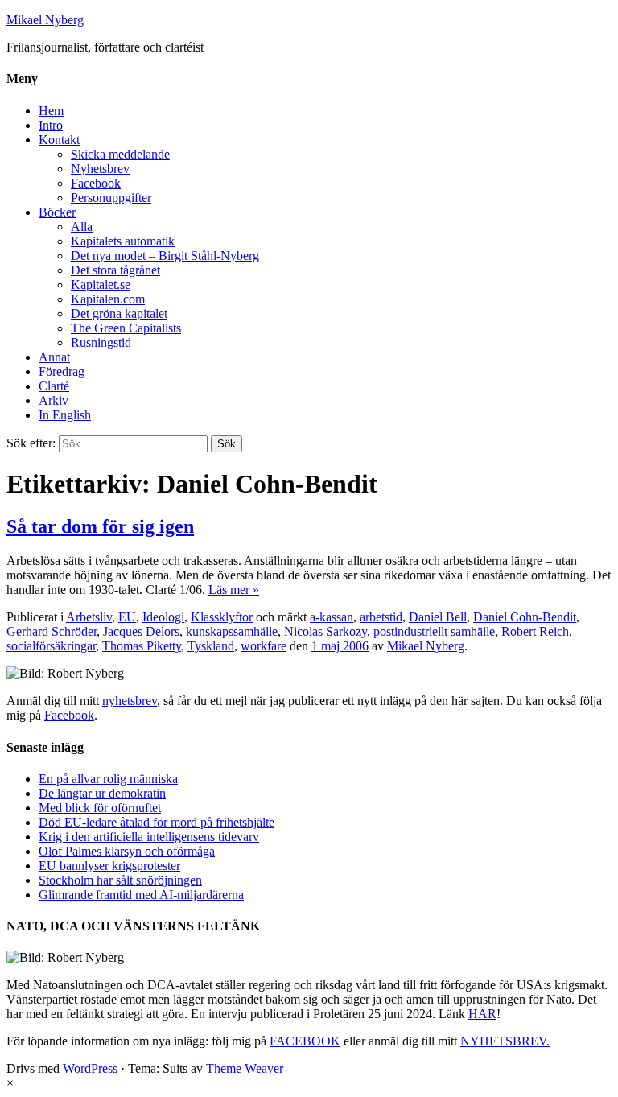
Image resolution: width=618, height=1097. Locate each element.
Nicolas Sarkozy (325, 631)
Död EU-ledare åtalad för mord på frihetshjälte (156, 822)
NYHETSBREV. (505, 1041)
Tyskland (210, 646)
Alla (82, 226)
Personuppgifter (111, 197)
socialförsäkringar (51, 646)
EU (127, 617)
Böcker (57, 212)
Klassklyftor (222, 617)
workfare (263, 646)
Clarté (54, 386)
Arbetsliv (89, 617)
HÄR (482, 1014)
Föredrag (61, 371)
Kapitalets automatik (123, 241)
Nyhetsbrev (100, 168)
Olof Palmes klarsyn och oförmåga (127, 851)
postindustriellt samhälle (434, 631)
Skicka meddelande (120, 154)
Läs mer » (233, 589)
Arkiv (53, 400)
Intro (51, 125)
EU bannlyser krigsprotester (109, 865)
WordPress (90, 1068)
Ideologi (163, 617)
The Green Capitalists (126, 328)
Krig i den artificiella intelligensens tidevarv (149, 836)
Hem (51, 111)
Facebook (96, 183)
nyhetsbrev (129, 700)
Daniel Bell (438, 617)
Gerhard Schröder (51, 631)
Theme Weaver (244, 1068)
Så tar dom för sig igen (100, 526)
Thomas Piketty (141, 646)
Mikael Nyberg (45, 20)
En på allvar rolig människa (108, 779)
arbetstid (381, 617)
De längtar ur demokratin (102, 793)
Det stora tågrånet (115, 270)
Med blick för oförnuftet (100, 808)
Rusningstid (101, 342)
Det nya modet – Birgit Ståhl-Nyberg (165, 255)
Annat (54, 357)
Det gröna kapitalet (119, 313)
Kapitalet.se (100, 284)
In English (65, 415)
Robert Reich (535, 631)
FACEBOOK (305, 1041)
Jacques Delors (141, 631)
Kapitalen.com (108, 299)
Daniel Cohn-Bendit (524, 617)
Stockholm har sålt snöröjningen (120, 880)
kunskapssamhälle (232, 631)
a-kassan (331, 617)
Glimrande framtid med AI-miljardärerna (141, 894)
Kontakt (59, 139)
